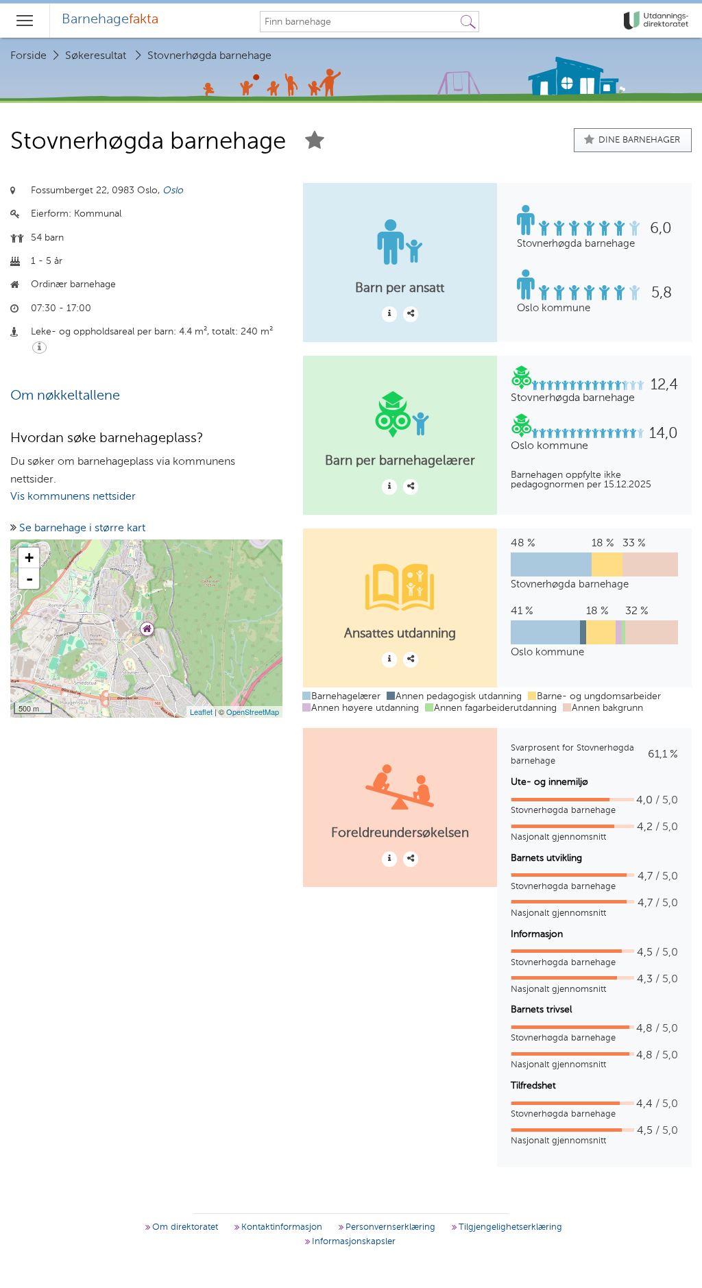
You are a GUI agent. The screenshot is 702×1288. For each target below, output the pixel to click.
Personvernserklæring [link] (389, 1227)
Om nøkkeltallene (65, 396)
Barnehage (110, 20)
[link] (657, 20)
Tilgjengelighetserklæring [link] (509, 1227)
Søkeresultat (95, 56)
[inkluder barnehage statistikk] (410, 313)
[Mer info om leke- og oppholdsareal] (39, 347)
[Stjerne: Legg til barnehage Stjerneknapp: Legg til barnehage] (315, 142)
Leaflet (201, 711)
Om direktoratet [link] (183, 1227)
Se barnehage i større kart (82, 528)
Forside (28, 56)
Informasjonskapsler (352, 1241)
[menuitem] (110, 20)
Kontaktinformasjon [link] (280, 1227)
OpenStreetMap (252, 711)
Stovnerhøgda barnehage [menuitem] (209, 56)
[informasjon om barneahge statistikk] (389, 313)
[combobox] (359, 22)
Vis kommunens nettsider (73, 496)
